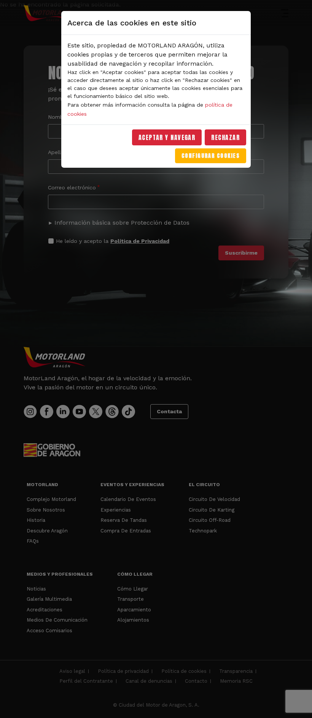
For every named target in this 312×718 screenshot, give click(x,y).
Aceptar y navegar (167, 137)
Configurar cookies (210, 156)
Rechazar (225, 137)
